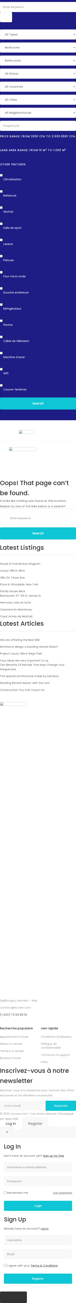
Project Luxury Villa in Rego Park (21, 653)
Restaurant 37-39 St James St (20, 596)
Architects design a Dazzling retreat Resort (29, 647)
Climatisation (12, 179)
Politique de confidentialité (51, 1046)
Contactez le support (55, 1055)
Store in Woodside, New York (19, 584)
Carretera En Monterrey (16, 609)
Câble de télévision (16, 341)
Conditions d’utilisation (56, 1037)
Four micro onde (14, 276)
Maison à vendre (11, 1044)
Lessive (8, 244)
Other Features (13, 164)
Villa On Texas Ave (12, 578)
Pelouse (8, 260)
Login (38, 1206)
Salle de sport (12, 228)
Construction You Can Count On (22, 690)
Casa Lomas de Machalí (16, 616)
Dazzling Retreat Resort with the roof (25, 683)
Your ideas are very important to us (24, 661)
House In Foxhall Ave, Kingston (20, 564)
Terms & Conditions (44, 1266)
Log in (11, 1123)
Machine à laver (14, 357)
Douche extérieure (16, 292)
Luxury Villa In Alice (12, 571)
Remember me (17, 1193)
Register (35, 1123)
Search (38, 403)
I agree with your (32, 1266)
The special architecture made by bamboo (29, 676)
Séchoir (8, 212)
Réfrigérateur (12, 309)
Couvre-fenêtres (15, 389)
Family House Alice (12, 591)
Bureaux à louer (10, 1058)
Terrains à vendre (12, 1051)
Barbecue (9, 195)
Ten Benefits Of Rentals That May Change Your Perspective (32, 667)
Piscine (8, 325)
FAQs (44, 1062)
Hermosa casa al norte (15, 602)
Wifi (5, 373)
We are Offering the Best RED (20, 640)
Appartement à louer (14, 1037)
